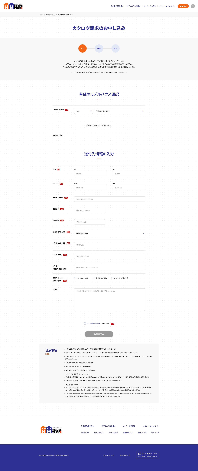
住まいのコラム (99, 433)
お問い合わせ (142, 433)
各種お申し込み (128, 433)
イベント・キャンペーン (167, 6)
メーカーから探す (150, 6)
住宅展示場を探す (117, 6)
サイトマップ (155, 433)
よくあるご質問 (113, 433)
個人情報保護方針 (93, 323)
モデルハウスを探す (133, 6)
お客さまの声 (85, 433)
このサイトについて (108, 455)
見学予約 (183, 6)
